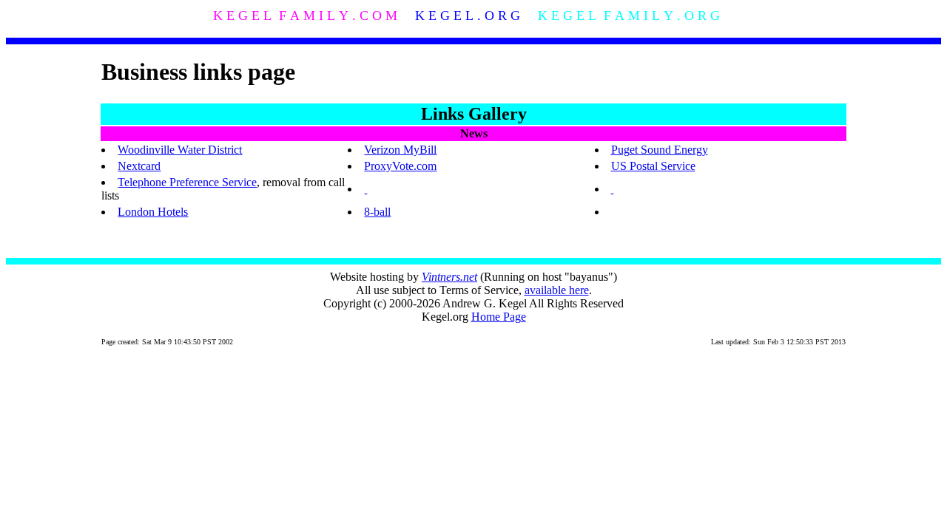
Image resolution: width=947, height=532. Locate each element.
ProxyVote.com (400, 166)
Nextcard (139, 166)
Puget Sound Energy (659, 149)
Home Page (498, 316)
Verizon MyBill (400, 149)
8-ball (377, 211)
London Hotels (153, 211)
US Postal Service (653, 166)
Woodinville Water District (180, 149)
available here (557, 290)
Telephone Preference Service (187, 182)
